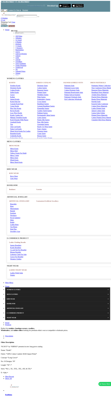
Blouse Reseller (15, 252)
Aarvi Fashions (20, 63)
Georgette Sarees (43, 124)
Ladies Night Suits (16, 273)
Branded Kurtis (15, 133)
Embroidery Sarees (43, 99)
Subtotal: (4, 24)
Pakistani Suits (69, 86)
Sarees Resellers (15, 245)
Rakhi (12, 222)
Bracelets (13, 204)
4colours (18, 44)
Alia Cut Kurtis (15, 127)
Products (8, 325)
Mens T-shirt (14, 155)
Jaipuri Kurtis (14, 99)
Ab (16, 69)
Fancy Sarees (41, 129)
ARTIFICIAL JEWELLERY (19, 201)
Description (9, 336)
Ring (12, 206)
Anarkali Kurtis (15, 122)
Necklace (13, 215)
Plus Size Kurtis (15, 108)
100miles (18, 38)
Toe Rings (13, 227)
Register (25, 10)
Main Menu (9, 283)
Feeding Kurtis (15, 86)
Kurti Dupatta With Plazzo (19, 120)
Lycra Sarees (41, 101)
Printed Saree (41, 92)
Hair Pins (13, 229)
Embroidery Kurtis (16, 138)
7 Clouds (18, 46)
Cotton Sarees (42, 88)
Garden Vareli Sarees (44, 111)
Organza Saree (42, 131)
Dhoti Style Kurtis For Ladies (20, 131)
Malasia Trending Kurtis (18, 117)
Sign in (18, 10)
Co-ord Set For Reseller (18, 250)
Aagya (17, 52)
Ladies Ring (14, 225)
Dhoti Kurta (14, 160)
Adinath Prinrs (20, 71)
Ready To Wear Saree (44, 127)
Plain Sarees (41, 97)
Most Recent (9, 376)
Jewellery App (15, 231)
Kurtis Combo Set (16, 115)
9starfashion (19, 50)
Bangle (12, 211)
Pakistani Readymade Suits (73, 92)
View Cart (4, 26)
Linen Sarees (41, 117)
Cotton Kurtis (15, 90)
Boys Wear (14, 176)
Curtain (39, 189)
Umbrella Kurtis (15, 136)
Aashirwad (19, 67)
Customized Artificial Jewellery (47, 201)
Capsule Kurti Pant (16, 104)
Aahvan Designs (21, 54)
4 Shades (18, 42)
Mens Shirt (14, 151)
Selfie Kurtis (14, 92)
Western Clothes (15, 259)
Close (13, 22)
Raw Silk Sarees (43, 122)
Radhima (8, 395)
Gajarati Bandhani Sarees (46, 106)
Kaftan (12, 97)
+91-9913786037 (8, 2)
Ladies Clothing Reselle (17, 242)
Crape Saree (41, 133)
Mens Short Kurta (16, 162)
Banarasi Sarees (42, 90)
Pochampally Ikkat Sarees (46, 115)
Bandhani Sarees (43, 104)
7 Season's (19, 48)
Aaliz (17, 58)
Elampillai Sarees (43, 108)
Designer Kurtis (15, 88)
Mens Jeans (14, 158)
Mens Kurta (14, 149)
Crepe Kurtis (14, 106)
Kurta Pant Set (15, 101)
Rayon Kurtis (14, 111)
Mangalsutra (14, 209)
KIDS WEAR (14, 173)
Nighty (12, 275)
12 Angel (18, 40)
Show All (8, 378)
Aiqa (17, 75)
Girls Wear (14, 178)
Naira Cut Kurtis (16, 129)
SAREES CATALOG (43, 82)
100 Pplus (18, 36)
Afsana (17, 73)
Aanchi (17, 60)
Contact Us (12, 10)
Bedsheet (12, 189)
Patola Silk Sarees (43, 120)
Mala (12, 220)
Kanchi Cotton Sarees (44, 138)
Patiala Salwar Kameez (72, 95)
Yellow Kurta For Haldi (18, 153)
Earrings (13, 213)
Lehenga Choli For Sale (18, 254)
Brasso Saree (41, 136)
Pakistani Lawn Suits (71, 88)
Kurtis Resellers (15, 248)
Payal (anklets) (15, 218)
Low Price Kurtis (16, 113)
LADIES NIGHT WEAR (18, 270)
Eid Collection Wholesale (73, 99)
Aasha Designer (20, 65)
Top (11, 124)
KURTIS (12, 82)
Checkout (11, 26)
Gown (12, 95)
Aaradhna (18, 61)
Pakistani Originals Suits (72, 97)
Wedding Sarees (42, 95)
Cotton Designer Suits (71, 90)
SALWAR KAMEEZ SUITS (73, 82)
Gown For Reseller (16, 257)
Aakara (17, 56)
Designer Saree (42, 86)
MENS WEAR (14, 146)
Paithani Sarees (42, 113)
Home (7, 30)
